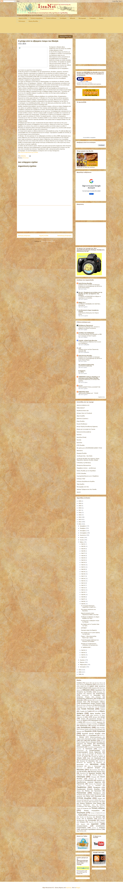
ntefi (79, 348)
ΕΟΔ (78, 723)
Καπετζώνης (91, 747)
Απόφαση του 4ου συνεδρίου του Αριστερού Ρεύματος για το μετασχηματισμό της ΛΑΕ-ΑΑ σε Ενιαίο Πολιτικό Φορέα (90, 286)
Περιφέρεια (96, 787)
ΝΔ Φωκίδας (83, 771)
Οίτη (87, 775)
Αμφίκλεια (89, 693)
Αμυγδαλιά (79, 693)
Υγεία (80, 815)
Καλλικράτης (101, 743)
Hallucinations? (81, 408)
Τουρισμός (93, 18)
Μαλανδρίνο (91, 761)
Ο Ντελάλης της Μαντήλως (84, 462)
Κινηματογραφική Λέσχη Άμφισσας (89, 752)
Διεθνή (85, 720)
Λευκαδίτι (93, 756)
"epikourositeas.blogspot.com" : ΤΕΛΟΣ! (88, 393)
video (93, 683)
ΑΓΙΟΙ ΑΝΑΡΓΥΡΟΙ (82, 686)
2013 (80, 519)
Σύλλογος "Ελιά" (81, 478)
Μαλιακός (101, 761)
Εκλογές (102, 725)
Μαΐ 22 (83, 564)
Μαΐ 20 (83, 569)
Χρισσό (79, 492)
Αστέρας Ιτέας (81, 702)
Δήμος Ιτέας (81, 715)
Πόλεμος (98, 794)
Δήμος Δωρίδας (81, 416)
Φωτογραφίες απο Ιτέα (83, 486)
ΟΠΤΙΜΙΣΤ (84, 628)
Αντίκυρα (98, 697)
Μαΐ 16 (83, 578)
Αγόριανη (94, 688)
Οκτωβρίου (83, 530)
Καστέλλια (89, 749)
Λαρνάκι (86, 756)
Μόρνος (103, 770)
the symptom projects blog (86, 364)
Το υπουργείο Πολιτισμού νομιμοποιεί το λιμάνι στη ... (89, 606)
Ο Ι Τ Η (80, 385)
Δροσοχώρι (88, 722)
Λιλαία (88, 758)
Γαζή (96, 707)
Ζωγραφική (92, 735)
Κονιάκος (99, 753)
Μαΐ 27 (83, 553)
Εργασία (88, 731)
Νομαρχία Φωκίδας (82, 453)
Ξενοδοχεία (63, 18)
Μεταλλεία (94, 764)
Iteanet (87, 683)
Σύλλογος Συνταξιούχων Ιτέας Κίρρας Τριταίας (91, 805)
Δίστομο (95, 717)
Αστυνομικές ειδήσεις (98, 702)
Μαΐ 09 (83, 594)
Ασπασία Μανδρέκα (99, 700)
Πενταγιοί (88, 785)
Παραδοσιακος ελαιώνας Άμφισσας (89, 782)
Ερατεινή (79, 731)
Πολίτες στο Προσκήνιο (93, 791)
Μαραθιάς (89, 762)
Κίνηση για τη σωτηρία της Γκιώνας (86, 429)
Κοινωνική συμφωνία (81, 753)
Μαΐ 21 (83, 567)
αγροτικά (94, 824)
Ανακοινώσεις (100, 693)
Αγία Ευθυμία (83, 688)
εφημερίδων (93, 137)
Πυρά (93, 794)
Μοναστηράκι (97, 766)
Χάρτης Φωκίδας (33, 21)
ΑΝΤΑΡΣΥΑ (102, 686)
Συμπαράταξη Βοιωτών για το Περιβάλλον (88, 476)
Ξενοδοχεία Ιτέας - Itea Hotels (84, 456)
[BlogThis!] (20, 43)
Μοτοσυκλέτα (79, 767)
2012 (80, 521)
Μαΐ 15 (83, 580)
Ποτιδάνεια (79, 794)
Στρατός (79, 801)
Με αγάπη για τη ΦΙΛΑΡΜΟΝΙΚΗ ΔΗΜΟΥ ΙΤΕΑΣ (89, 448)
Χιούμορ (82, 822)
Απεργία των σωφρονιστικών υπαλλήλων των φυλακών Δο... (90, 644)
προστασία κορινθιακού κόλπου (91, 829)
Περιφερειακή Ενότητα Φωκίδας (88, 789)
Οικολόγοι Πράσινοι (97, 775)
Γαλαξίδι (102, 707)
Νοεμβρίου (83, 528)
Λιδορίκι (79, 758)
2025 (80, 501)
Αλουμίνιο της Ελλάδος (84, 692)
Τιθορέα (79, 808)
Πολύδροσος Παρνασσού (85, 325)
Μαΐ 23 (83, 562)
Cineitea (79, 683)
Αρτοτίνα (89, 700)
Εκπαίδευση (86, 727)
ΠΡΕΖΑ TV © (81, 302)
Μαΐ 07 (83, 599)
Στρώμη (86, 801)
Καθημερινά (80, 743)
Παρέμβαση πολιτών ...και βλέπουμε (86, 468)
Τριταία (103, 812)
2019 (80, 508)
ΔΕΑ (96, 711)
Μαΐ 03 (83, 652)
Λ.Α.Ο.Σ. (79, 756)
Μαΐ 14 (83, 583)
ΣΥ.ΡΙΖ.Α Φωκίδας (81, 473)
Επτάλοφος (99, 729)
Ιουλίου (82, 537)
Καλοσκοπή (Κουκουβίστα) (84, 432)
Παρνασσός (80, 784)
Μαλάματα (82, 761)
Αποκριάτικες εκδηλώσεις (85, 698)
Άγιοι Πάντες (100, 683)
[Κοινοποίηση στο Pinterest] (25, 43)
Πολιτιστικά (26, 157)
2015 (80, 514)
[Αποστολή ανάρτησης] (30, 156)
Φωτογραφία (82, 18)
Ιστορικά (102, 739)
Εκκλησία (93, 725)
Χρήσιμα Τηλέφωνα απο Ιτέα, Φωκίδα (86, 489)
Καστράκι (100, 748)
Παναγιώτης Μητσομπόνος (84, 465)
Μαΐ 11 (83, 590)
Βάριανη (79, 705)
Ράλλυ (88, 796)
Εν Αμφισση (81, 370)
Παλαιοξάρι (100, 778)
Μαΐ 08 (83, 597)
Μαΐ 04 (83, 650)
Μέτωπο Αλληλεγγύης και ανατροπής (87, 759)
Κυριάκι (95, 755)
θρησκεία (94, 827)
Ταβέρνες (101, 806)
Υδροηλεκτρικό (92, 815)
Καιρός (101, 18)
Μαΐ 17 (83, 576)
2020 (80, 505)
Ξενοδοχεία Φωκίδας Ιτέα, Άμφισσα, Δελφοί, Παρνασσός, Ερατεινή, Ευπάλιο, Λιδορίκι (88, 459)
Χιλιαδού (102, 820)
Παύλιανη (91, 784)
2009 (80, 672)
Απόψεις (99, 698)
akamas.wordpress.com (83, 405)
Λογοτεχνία (97, 758)
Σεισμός (100, 798)
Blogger (78, 887)
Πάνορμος (91, 778)
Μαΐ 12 (83, 587)
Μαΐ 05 (83, 603)
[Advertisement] (47, 29)
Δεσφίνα (83, 718)
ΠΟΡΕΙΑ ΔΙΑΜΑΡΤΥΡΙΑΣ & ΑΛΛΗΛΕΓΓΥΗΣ (89, 387)
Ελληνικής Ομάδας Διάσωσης (86, 729)
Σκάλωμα (91, 800)
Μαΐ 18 (83, 574)
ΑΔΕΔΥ (91, 686)
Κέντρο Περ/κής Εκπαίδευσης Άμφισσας (87, 426)
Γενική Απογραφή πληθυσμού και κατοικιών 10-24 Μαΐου (90, 640)
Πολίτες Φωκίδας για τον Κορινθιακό (86, 470)
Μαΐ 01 (83, 657)
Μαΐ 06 (83, 601)
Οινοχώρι (93, 777)
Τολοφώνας (86, 808)
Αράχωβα (80, 700)
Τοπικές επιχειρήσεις (36, 18)
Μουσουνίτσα (93, 770)
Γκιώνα (102, 709)
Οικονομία (81, 777)
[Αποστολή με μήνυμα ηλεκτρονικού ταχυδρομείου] (19, 43)
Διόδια (80, 722)
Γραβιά (89, 711)
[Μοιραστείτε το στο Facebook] (24, 43)
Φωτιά (100, 818)
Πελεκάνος (99, 784)
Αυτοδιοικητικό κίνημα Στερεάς (91, 703)
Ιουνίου (82, 539)
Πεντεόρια (98, 785)
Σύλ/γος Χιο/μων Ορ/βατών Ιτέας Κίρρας (91, 802)
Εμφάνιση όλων (101, 397)
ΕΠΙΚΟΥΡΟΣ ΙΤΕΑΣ (83, 391)
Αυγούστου (83, 535)
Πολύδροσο (97, 793)
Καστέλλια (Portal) (81, 437)
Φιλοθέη (82, 817)
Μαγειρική (102, 759)
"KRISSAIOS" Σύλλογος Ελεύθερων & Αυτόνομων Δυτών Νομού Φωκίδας (89, 377)
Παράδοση (99, 780)
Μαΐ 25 (83, 558)
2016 (80, 512)
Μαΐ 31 (83, 544)
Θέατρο (81, 737)
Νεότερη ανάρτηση (24, 235)
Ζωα (86, 735)
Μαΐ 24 (83, 560)
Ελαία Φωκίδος (81, 421)
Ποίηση (79, 791)
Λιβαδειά (101, 756)
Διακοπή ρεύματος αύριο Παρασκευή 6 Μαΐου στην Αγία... (90, 613)
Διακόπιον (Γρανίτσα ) (82, 418)
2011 (80, 524)
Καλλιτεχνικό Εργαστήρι (91, 745)
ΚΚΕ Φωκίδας (91, 740)
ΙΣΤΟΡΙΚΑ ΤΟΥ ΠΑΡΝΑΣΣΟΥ (86, 333)
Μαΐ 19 (83, 571)
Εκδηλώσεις (84, 725)
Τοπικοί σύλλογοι (51, 18)
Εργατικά (101, 731)
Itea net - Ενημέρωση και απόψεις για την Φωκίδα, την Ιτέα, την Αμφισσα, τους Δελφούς (90, 294)
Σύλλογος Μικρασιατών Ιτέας (85, 805)
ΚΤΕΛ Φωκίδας (81, 445)
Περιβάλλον (81, 787)
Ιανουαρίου (83, 666)
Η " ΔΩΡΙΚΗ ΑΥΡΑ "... (86, 647)
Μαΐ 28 (83, 551)
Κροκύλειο (79, 442)
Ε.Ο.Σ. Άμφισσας (97, 722)
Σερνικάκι (79, 800)
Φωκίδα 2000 (80, 818)
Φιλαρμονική (101, 815)
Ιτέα (81, 740)
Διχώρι (103, 720)
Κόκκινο (101, 755)
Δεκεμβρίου (83, 526)
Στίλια (102, 800)
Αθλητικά (72, 18)
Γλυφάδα (82, 711)
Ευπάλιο (79, 735)
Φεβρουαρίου (83, 664)
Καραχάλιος (99, 747)
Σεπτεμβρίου (83, 533)
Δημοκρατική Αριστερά (95, 718)
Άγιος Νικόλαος (80, 684)
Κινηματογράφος (94, 750)
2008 (80, 674)
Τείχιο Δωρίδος (80, 484)
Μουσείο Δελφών (94, 767)
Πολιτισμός (22, 21)
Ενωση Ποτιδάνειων (82, 424)
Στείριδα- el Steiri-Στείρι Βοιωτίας (87, 340)
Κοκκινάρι (91, 753)
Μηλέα (89, 766)
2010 (80, 669)
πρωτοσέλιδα (86, 137)
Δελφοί (102, 717)
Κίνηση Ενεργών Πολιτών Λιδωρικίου (86, 742)
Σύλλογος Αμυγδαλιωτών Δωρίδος (86, 481)
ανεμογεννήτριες (82, 826)
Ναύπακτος (80, 450)
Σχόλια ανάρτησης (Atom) (48, 241)
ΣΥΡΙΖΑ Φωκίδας (84, 798)
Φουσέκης (89, 817)
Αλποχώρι (99, 692)
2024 (80, 503)
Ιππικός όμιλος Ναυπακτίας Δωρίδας (86, 739)
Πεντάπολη (79, 785)
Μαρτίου (82, 662)
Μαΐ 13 (83, 585)
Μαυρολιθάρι (80, 764)
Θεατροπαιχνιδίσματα (95, 737)
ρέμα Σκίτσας (80, 831)
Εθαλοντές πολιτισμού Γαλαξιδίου (89, 724)
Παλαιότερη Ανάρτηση (64, 235)
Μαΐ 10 (83, 592)
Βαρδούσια (90, 705)
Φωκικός (90, 818)
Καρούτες (79, 748)
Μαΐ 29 (83, 548)
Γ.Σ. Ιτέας (88, 707)
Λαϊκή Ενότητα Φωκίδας (85, 283)
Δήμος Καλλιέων (94, 715)
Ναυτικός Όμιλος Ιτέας (98, 771)
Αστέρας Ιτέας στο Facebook (84, 413)
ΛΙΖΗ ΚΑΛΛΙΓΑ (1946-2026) (85, 366)
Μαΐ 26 (83, 555)
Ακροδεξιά (98, 690)
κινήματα (102, 827)
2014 (80, 517)
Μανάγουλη (80, 762)
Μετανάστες (80, 766)
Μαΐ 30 (83, 546)
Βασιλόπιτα (98, 705)
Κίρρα (100, 742)
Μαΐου (82, 542)
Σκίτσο (96, 800)
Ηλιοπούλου (102, 735)
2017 (80, 510)
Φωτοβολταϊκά (80, 820)
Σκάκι (84, 800)
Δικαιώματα (95, 720)
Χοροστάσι (102, 822)
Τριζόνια (98, 813)
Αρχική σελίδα (23, 18)
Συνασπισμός (95, 801)
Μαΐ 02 (83, 654)
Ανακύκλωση (85, 695)
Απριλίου (82, 660)
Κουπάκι (79, 440)
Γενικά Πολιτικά (87, 709)
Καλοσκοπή (80, 747)
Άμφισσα (89, 684)
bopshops (68, 887)
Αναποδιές (97, 695)
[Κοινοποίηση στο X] (22, 43)
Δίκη (86, 717)
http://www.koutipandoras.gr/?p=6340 (28, 152)
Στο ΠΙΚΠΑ (81, 372)
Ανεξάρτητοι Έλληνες (83, 697)
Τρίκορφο (92, 812)
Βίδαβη (84, 705)
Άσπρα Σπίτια (99, 684)
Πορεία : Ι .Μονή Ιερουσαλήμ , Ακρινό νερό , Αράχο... (89, 637)
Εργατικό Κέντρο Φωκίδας (91, 733)
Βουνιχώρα (80, 707)
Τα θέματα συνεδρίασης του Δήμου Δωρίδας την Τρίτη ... (90, 617)
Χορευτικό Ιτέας (93, 822)
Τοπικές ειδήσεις (98, 808)
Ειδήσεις (102, 724)
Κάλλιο (102, 740)
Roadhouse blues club (83, 410)
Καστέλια (79, 434)
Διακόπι (79, 720)
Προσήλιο (87, 794)
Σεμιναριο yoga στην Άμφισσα (89, 630)
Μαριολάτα (99, 762)
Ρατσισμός (98, 796)
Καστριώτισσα (80, 750)
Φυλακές (98, 817)
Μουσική (80, 770)
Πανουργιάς (80, 780)
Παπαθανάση (89, 780)
